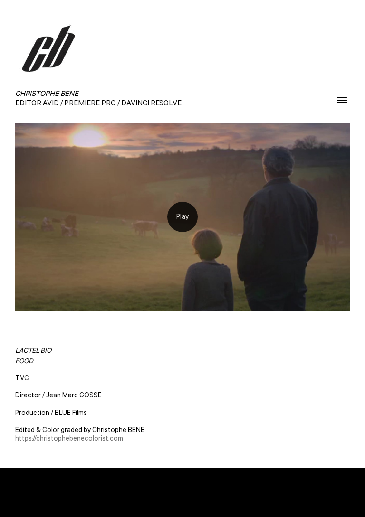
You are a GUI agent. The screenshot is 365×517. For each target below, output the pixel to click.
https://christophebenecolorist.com (69, 438)
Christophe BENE (182, 492)
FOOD (24, 361)
